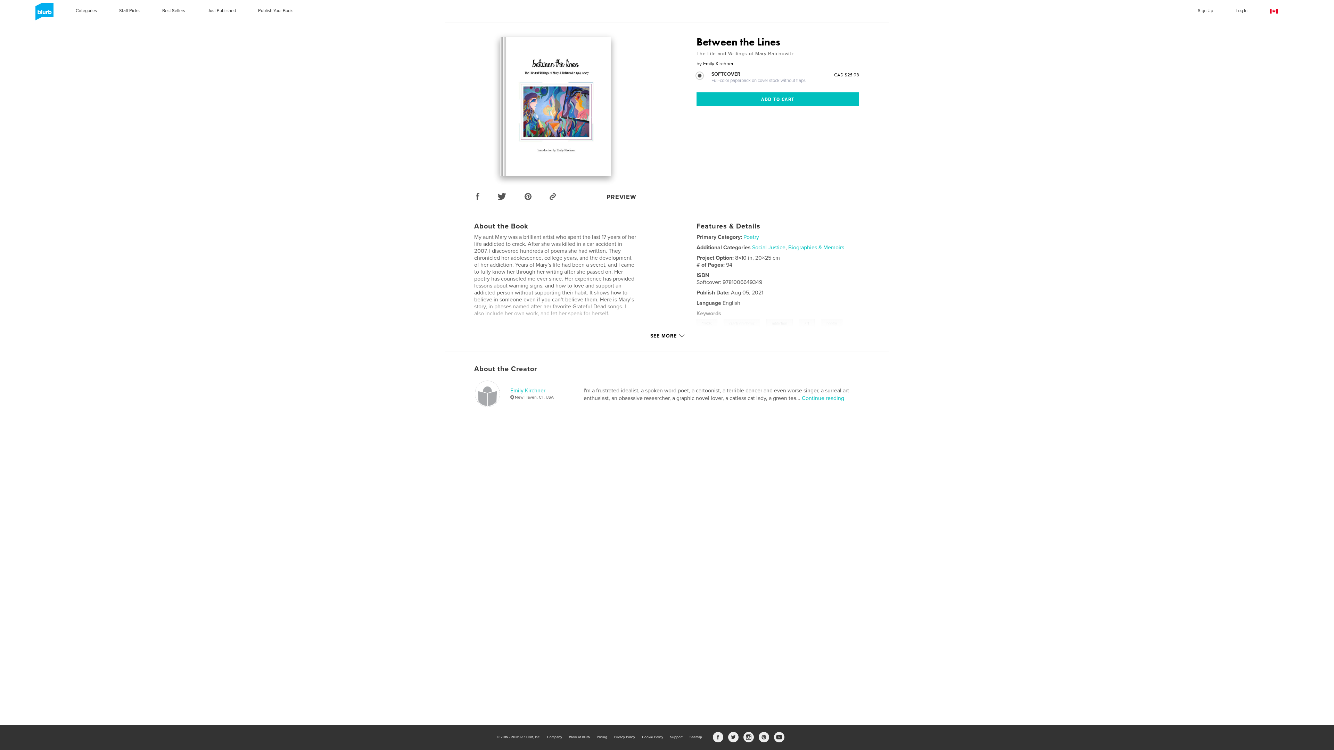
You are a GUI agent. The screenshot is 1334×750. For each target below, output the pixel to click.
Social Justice (768, 247)
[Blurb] (43, 14)
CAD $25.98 (846, 75)
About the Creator (505, 369)
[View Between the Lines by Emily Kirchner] (555, 106)
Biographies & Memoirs (816, 247)
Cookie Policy (652, 737)
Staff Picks (129, 11)
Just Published (222, 11)
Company (554, 737)
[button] (1274, 11)
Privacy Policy (624, 737)
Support (676, 737)
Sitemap (696, 737)
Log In (1241, 11)
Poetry (751, 237)
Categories (86, 11)
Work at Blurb (579, 737)
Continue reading (823, 398)
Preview (621, 197)
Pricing (602, 737)
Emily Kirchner (527, 390)
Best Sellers (173, 11)
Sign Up (1205, 11)
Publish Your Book (275, 11)
